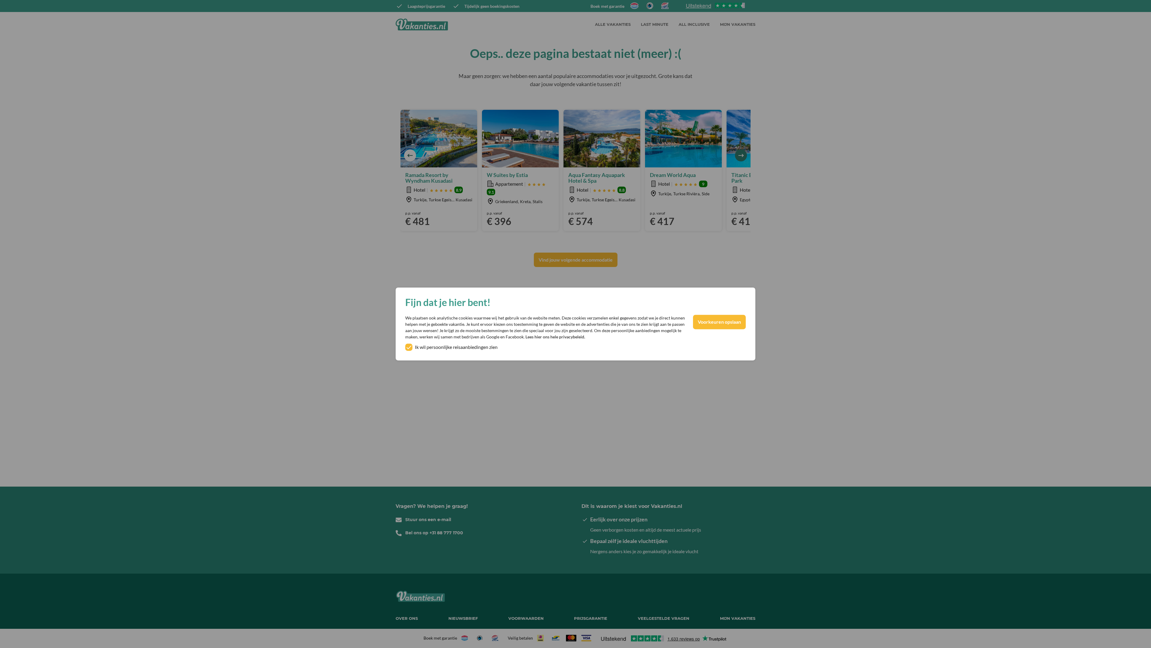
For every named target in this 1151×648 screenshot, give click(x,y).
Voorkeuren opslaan (719, 322)
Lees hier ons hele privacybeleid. (555, 337)
